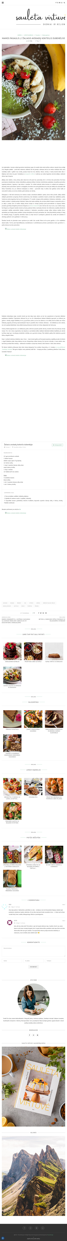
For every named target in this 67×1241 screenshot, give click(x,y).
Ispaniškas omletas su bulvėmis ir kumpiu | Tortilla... (33, 866)
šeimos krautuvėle (34, 205)
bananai (12, 603)
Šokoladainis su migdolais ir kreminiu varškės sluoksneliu (54, 731)
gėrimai (38, 603)
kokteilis (16, 606)
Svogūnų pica (33, 797)
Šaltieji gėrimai (45, 35)
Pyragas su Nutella (12, 729)
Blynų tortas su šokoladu (54, 661)
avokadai (5, 603)
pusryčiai (29, 606)
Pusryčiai (38, 35)
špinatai (37, 606)
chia (25, 603)
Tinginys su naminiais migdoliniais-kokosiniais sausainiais (12, 755)
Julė (10, 904)
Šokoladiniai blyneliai (12, 661)
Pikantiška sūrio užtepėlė (33, 661)
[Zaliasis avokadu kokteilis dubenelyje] (33, 271)
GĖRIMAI (20, 35)
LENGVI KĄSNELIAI (28, 35)
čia (20, 509)
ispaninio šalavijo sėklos (49, 603)
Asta (31, 41)
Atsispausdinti (58, 445)
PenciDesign (50, 1234)
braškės (19, 603)
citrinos (31, 603)
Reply (63, 904)
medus (23, 606)
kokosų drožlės (7, 606)
